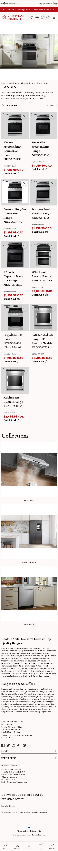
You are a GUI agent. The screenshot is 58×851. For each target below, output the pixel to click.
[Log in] (37, 17)
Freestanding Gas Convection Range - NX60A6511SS (15, 215)
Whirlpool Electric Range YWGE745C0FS (42, 276)
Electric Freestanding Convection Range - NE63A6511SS (12, 151)
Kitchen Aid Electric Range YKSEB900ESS (13, 402)
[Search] (32, 17)
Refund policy (36, 831)
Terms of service (38, 835)
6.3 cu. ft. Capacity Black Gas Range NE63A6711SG (13, 278)
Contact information (21, 835)
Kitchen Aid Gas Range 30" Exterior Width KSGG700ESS (42, 341)
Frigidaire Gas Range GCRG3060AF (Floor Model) (13, 341)
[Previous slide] (6, 3)
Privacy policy (22, 831)
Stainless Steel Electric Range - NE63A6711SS (42, 213)
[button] (54, 17)
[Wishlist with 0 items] (24, 116)
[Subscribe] (53, 806)
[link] (29, 847)
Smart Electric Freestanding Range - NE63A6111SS (41, 149)
